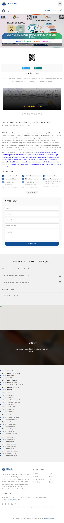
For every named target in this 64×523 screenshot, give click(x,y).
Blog (50, 479)
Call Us (19, 41)
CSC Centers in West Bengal (9, 455)
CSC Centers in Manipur (8, 422)
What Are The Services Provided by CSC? (15, 276)
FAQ (50, 474)
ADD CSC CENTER (53, 11)
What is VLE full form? (9, 289)
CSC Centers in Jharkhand (9, 404)
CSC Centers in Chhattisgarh (9, 382)
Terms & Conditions (22, 507)
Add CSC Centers (40, 479)
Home (36, 474)
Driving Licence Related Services (18, 157)
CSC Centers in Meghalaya (9, 424)
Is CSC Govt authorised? (10, 296)
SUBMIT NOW (32, 244)
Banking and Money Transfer (35, 155)
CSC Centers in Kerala (8, 409)
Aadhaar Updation (10, 179)
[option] (32, 100)
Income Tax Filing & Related (10, 162)
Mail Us (46, 41)
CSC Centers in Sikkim (8, 441)
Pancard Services (7, 167)
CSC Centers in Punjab (8, 437)
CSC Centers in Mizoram (8, 426)
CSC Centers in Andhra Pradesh (10, 370)
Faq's (32, 44)
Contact (51, 482)
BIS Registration (49, 155)
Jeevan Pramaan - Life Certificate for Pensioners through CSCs (53, 181)
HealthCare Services (51, 159)
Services (27, 44)
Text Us (37, 41)
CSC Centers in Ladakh (8, 411)
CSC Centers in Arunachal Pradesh (11, 373)
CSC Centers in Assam (8, 375)
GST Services (40, 159)
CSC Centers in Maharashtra (9, 419)
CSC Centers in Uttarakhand (9, 453)
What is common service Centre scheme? (15, 269)
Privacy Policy (13, 507)
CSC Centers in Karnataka (9, 407)
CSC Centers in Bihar (7, 377)
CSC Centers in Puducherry (9, 433)
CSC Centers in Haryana (8, 397)
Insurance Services (25, 162)
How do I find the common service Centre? (16, 282)
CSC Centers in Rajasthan (8, 439)
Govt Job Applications (28, 159)
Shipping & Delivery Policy (34, 507)
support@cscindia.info (13, 500)
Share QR (39, 68)
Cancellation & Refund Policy (47, 507)
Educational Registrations (48, 157)
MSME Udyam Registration (33, 164)
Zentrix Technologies (47, 518)
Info (15, 44)
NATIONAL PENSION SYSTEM (51, 164)
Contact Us (38, 44)
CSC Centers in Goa (7, 393)
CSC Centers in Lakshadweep (10, 415)
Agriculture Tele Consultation (17, 155)
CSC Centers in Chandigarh (9, 380)
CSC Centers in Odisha (8, 431)
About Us (20, 44)
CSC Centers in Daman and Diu (10, 387)
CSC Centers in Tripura (8, 448)
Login (8, 11)
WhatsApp (28, 41)
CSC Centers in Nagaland (9, 429)
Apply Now (45, 44)
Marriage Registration (17, 164)
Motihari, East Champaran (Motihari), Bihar (16, 125)
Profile (51, 476)
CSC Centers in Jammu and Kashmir (11, 402)
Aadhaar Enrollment (44, 152)
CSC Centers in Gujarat (8, 395)
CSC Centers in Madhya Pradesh (10, 417)
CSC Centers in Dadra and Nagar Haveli (12, 384)
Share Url (26, 68)
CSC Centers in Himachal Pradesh (11, 400)
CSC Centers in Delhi (7, 389)
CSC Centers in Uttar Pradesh (10, 451)
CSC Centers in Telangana (9, 446)
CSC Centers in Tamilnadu (9, 444)
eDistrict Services (34, 157)
